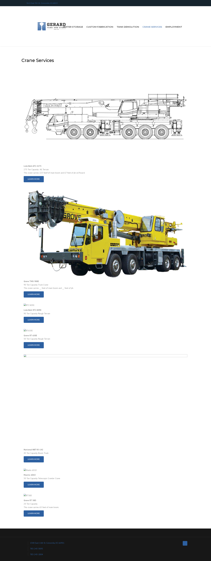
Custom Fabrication (99, 26)
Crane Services (152, 26)
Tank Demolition (128, 26)
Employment (173, 26)
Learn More (34, 179)
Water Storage (73, 26)
